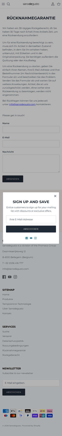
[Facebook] (27, 238)
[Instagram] (35, 238)
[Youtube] (31, 238)
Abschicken (30, 229)
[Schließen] (55, 196)
